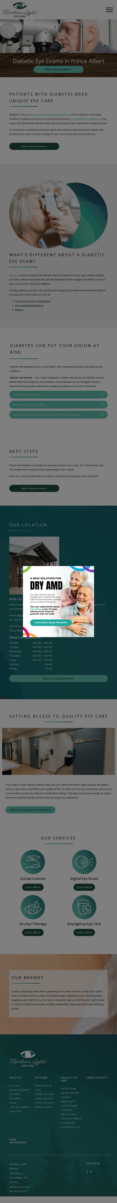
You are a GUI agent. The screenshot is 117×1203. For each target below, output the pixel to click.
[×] (58, 601)
